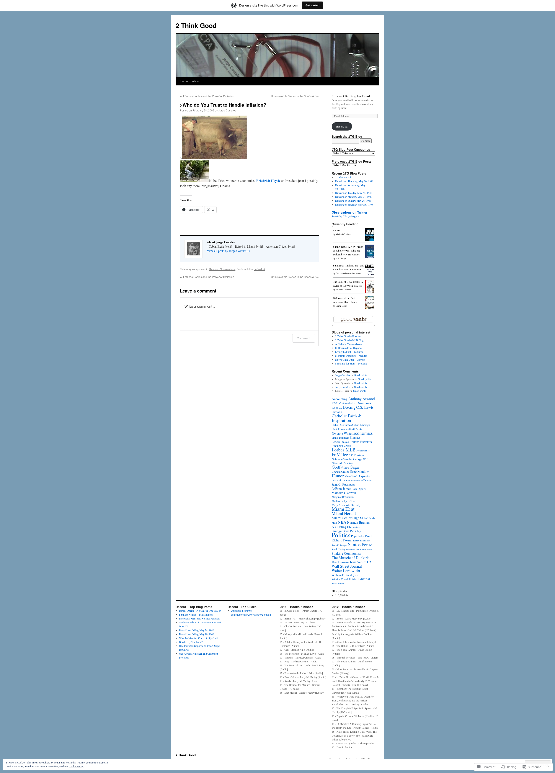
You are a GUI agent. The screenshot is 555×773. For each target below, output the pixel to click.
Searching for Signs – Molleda (351, 363)
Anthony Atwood (361, 398)
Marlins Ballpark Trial (343, 501)
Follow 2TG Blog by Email (351, 96)
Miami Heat (343, 509)
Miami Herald (344, 513)
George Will (360, 459)
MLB (334, 522)
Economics (362, 433)
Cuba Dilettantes (342, 425)
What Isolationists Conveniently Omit (198, 638)
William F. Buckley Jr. (345, 575)
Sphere (336, 230)
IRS (334, 480)
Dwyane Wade (342, 433)
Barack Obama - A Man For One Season (200, 610)
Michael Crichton (343, 234)
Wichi (355, 570)
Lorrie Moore (341, 305)
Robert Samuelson (361, 540)
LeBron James (341, 488)
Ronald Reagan (339, 545)
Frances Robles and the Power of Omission (207, 96)
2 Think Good (196, 25)
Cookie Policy (76, 766)
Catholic (337, 412)
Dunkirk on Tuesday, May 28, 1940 (353, 192)
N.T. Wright (341, 258)
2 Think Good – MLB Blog (349, 340)
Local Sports (359, 489)
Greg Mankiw (359, 471)
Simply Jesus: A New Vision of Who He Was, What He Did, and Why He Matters (348, 250)
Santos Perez (360, 544)
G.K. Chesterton (357, 455)
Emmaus (355, 437)
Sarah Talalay (338, 549)
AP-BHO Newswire (342, 403)
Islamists (355, 480)
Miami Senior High (345, 517)
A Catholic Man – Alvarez (348, 344)
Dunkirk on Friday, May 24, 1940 (196, 630)
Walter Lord (341, 570)
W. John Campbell (344, 289)
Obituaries (353, 527)
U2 (369, 562)
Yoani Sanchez (339, 583)
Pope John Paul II (362, 536)
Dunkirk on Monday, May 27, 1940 (353, 196)
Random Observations (222, 269)
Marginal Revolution (343, 497)
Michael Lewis (367, 518)
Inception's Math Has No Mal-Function (199, 618)
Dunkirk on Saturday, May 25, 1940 (354, 204)
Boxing (349, 407)
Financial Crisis (341, 446)
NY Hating (339, 526)
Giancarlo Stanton (342, 463)
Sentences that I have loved (359, 549)
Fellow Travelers (361, 442)
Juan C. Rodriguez (343, 484)
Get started (312, 5)
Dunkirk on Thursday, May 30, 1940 (354, 181)
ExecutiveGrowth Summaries (348, 273)
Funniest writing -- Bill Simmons (196, 614)
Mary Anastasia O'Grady (346, 505)
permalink (259, 269)
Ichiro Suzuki (351, 476)
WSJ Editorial (360, 579)
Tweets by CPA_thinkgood (345, 216)
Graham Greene (340, 472)
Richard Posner (342, 540)
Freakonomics (362, 450)
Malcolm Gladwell (344, 492)
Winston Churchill (341, 579)
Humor (338, 476)
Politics (341, 535)
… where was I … (344, 177)
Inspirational (365, 476)
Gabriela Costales (342, 459)
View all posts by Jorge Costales (228, 251)
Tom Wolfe (357, 561)
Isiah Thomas (343, 480)
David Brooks (355, 429)
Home (184, 81)
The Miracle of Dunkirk (350, 557)
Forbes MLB (344, 449)
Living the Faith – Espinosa (349, 351)
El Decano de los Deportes (348, 348)
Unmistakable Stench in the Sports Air (295, 96)
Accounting (340, 399)
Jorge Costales (227, 110)
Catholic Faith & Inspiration (346, 418)
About (195, 81)
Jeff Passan (366, 480)
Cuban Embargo (361, 425)
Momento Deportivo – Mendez (351, 355)
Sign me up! (342, 126)
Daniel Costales (340, 429)
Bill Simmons (361, 402)
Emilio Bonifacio (340, 437)
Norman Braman (358, 522)
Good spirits (360, 375)
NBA (342, 522)
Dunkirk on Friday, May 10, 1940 (196, 634)
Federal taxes (340, 442)
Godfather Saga (345, 467)
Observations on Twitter (349, 212)
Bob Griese (337, 407)
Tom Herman (340, 562)
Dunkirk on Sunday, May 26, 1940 (353, 200)
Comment (303, 338)
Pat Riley (355, 531)
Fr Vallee (340, 454)
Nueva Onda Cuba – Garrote (350, 359)
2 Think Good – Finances (348, 336)
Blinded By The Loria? (190, 642)
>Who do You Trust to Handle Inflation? (223, 104)
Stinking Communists (346, 553)
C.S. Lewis (365, 407)
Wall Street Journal (347, 566)
